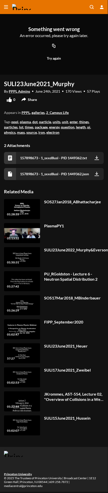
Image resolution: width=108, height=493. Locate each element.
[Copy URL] (54, 46)
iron (41, 132)
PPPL (26, 112)
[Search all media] (92, 7)
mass (21, 132)
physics (10, 132)
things (84, 122)
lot (21, 127)
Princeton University (18, 474)
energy (54, 127)
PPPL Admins (19, 91)
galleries (38, 112)
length (81, 127)
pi (88, 127)
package (41, 127)
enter (74, 122)
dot (35, 122)
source (31, 132)
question (67, 127)
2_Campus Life (57, 112)
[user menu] (102, 7)
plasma (25, 122)
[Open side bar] (6, 7)
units (56, 122)
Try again (54, 58)
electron (52, 132)
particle (45, 122)
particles (11, 127)
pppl (14, 122)
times (29, 127)
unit (65, 122)
